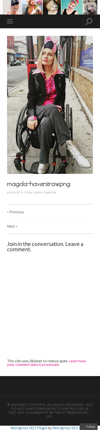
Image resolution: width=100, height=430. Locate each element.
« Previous (15, 212)
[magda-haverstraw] (50, 105)
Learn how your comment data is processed (46, 363)
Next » (12, 226)
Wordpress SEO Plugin (29, 428)
